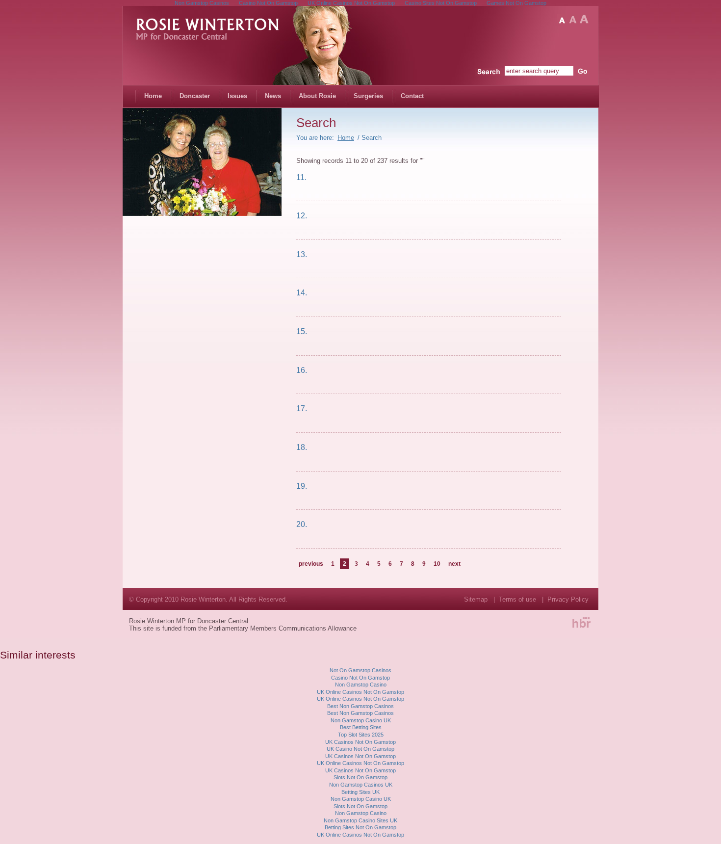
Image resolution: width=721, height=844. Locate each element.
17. (301, 408)
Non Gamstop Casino (360, 684)
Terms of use (517, 599)
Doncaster (195, 96)
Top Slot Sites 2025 (361, 735)
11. (301, 177)
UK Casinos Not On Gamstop (360, 742)
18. (301, 447)
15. (301, 331)
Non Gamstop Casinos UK (360, 785)
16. (301, 370)
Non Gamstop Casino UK (361, 720)
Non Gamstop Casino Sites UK (360, 820)
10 (437, 563)
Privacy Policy (568, 599)
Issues (237, 96)
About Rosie (317, 96)
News (273, 96)
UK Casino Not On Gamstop (360, 749)
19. (301, 485)
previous (311, 563)
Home (153, 96)
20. (301, 524)
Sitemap (476, 599)
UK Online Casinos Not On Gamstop (360, 692)
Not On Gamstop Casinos (360, 670)
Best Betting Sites (361, 727)
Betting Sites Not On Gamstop (360, 827)
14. (301, 292)
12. (301, 215)
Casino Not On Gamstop (360, 678)
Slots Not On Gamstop (360, 777)
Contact (412, 96)
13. (301, 254)
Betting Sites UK (360, 792)
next (454, 563)
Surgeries (368, 96)
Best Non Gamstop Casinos (360, 706)
